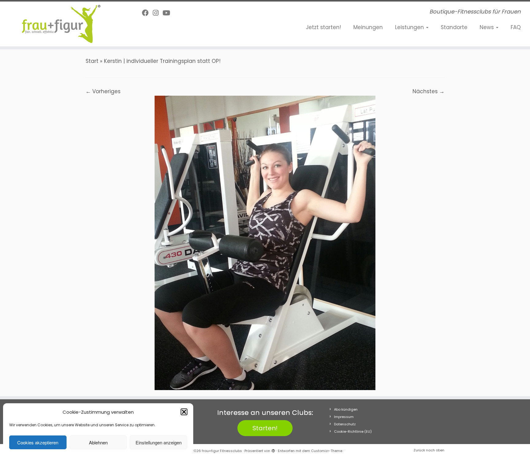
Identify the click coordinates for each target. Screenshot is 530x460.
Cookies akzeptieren (37, 442)
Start (92, 61)
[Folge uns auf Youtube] (168, 13)
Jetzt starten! (323, 27)
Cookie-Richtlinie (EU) (353, 431)
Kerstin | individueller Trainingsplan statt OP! (162, 61)
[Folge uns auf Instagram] (158, 13)
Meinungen (368, 27)
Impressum (344, 416)
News (487, 27)
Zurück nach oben (428, 450)
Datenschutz (345, 424)
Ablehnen (98, 442)
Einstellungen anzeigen (159, 442)
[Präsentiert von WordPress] (273, 449)
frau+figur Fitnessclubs (222, 450)
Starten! (265, 428)
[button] (184, 412)
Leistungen (410, 27)
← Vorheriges (103, 91)
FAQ (516, 27)
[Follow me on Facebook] (147, 13)
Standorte (454, 27)
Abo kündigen (346, 409)
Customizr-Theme (326, 450)
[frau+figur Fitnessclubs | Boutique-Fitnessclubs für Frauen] (61, 24)
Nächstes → (428, 91)
